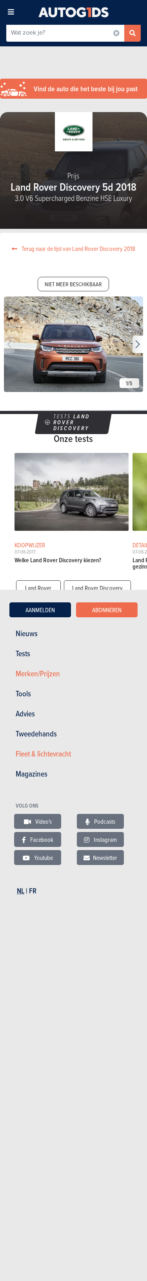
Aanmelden (40, 610)
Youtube (43, 857)
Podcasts (104, 821)
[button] (137, 344)
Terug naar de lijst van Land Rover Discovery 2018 (77, 248)
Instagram (105, 839)
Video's (43, 821)
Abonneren (107, 610)
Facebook (41, 839)
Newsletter (105, 857)
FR (32, 890)
